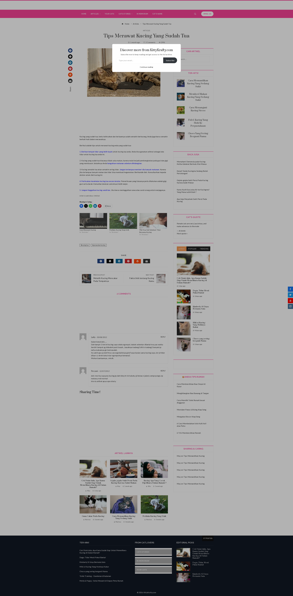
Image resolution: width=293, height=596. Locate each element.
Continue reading (146, 67)
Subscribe (170, 60)
